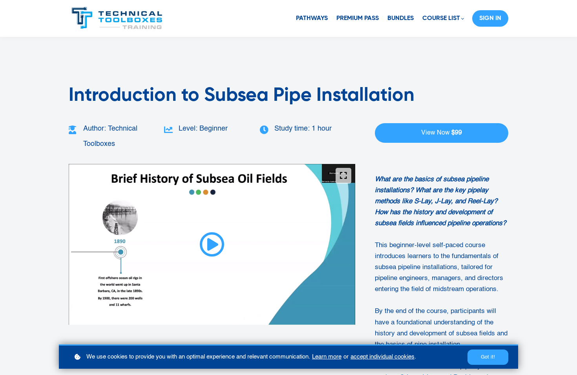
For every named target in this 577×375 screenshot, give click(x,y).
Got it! (488, 357)
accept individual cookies (382, 357)
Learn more (326, 357)
